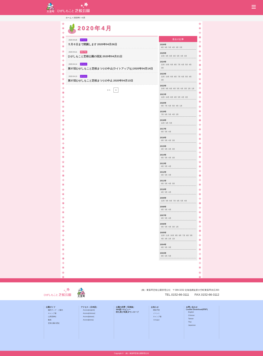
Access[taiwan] (88, 317)
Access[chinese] (89, 313)
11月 (167, 235)
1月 (193, 89)
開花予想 (156, 310)
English (191, 312)
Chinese (191, 315)
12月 (163, 65)
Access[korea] (88, 320)
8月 (162, 47)
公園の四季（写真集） (125, 307)
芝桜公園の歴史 (54, 323)
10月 (163, 56)
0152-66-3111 (180, 294)
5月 (169, 47)
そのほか (156, 320)
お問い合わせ (192, 307)
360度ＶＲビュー (123, 310)
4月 (173, 47)
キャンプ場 (52, 313)
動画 (49, 320)
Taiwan (191, 319)
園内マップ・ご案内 (55, 310)
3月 (177, 47)
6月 (166, 47)
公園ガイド (50, 307)
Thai (189, 322)
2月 (181, 47)
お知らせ (155, 307)
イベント (156, 313)
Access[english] (89, 310)
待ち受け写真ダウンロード (127, 312)
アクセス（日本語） (89, 307)
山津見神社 (52, 317)
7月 (179, 65)
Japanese (192, 325)
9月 (167, 56)
